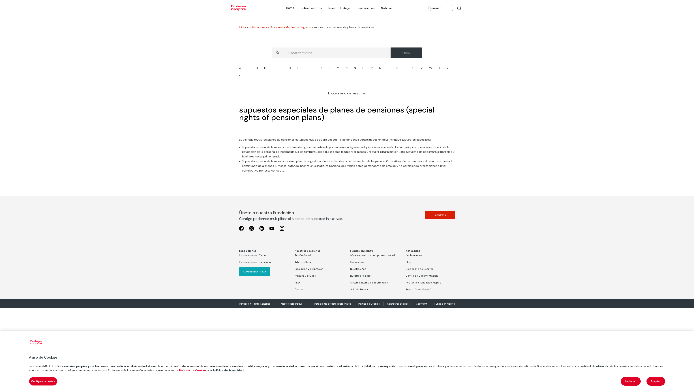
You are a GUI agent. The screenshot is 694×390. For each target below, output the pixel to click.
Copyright (421, 303)
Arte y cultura (303, 262)
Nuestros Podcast (361, 275)
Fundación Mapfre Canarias (254, 303)
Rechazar (631, 381)
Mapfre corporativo (292, 303)
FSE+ (297, 282)
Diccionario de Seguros (419, 268)
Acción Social (303, 255)
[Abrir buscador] (459, 8)
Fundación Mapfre (444, 303)
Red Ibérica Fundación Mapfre (423, 282)
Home (290, 8)
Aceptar (656, 381)
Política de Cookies (369, 303)
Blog (408, 262)
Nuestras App (358, 268)
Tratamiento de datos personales (332, 303)
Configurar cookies (398, 303)
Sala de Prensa (359, 289)
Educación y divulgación (309, 268)
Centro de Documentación (422, 275)
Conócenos (357, 262)
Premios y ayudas (305, 275)
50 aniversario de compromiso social (372, 255)
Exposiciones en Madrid (253, 255)
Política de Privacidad (228, 370)
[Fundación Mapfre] (238, 8)
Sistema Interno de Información (369, 282)
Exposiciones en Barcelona (255, 262)
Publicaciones (258, 27)
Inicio (242, 27)
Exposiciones (247, 250)
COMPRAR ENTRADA (254, 271)
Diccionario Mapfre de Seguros (290, 27)
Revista (418, 289)
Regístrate (440, 214)
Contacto (300, 289)
